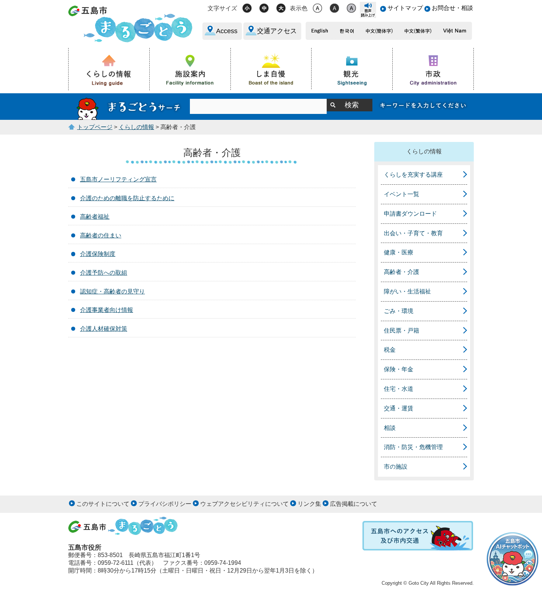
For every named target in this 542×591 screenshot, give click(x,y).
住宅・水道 (398, 389)
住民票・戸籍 (401, 330)
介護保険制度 (97, 254)
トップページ (94, 127)
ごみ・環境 (398, 311)
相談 (390, 428)
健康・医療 (398, 252)
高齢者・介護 (401, 272)
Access (226, 31)
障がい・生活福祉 (407, 291)
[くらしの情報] (109, 69)
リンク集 (309, 504)
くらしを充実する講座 (413, 174)
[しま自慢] (271, 68)
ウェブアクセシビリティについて (244, 504)
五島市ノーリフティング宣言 (118, 179)
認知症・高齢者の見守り (112, 291)
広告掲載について (353, 504)
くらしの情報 (136, 127)
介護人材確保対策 (103, 329)
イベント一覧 (401, 194)
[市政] (433, 69)
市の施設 (395, 466)
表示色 (299, 8)
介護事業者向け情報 (106, 310)
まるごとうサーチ (129, 106)
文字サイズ (222, 8)
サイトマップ (405, 8)
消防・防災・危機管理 (413, 447)
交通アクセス (277, 31)
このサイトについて (102, 504)
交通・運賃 (398, 408)
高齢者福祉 (95, 216)
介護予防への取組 (103, 273)
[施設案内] (190, 69)
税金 (390, 350)
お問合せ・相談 (452, 8)
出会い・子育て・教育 (413, 233)
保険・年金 (398, 369)
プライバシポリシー (164, 504)
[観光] (352, 69)
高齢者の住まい (100, 235)
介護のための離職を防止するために (127, 198)
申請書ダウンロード (410, 214)
